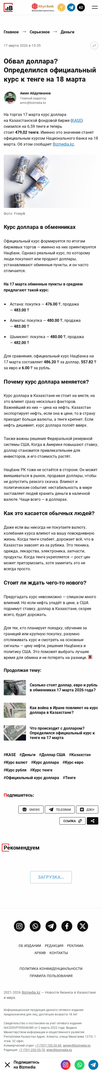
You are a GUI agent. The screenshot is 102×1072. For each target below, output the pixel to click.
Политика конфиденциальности (51, 968)
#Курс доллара (45, 763)
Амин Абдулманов (35, 93)
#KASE (10, 755)
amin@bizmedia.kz (33, 103)
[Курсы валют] (61, 7)
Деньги (67, 32)
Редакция (54, 945)
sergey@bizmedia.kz (77, 1045)
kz (81, 7)
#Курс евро (73, 763)
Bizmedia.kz (63, 144)
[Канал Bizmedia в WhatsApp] (35, 926)
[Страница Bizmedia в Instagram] (19, 926)
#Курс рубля (15, 770)
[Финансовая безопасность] (43, 7)
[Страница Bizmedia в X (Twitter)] (82, 926)
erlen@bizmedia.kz (59, 1050)
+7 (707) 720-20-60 (48, 1045)
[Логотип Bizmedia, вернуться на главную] (8, 7)
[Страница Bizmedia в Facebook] (66, 926)
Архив (40, 953)
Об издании (30, 945)
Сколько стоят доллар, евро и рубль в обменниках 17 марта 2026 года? (64, 687)
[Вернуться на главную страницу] (94, 45)
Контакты (59, 953)
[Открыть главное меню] (94, 7)
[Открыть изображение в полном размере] (51, 181)
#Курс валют (15, 763)
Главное (11, 32)
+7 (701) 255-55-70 (32, 1050)
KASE (76, 120)
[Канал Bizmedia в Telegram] (51, 926)
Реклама (75, 945)
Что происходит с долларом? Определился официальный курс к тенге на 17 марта (62, 733)
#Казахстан (80, 755)
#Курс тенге (41, 770)
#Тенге (69, 778)
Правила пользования (51, 976)
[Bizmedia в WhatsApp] (79, 1065)
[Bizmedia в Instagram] (66, 1065)
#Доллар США (52, 755)
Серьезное (40, 32)
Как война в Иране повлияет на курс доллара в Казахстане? (64, 710)
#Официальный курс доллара (31, 778)
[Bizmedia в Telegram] (93, 1065)
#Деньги (27, 755)
